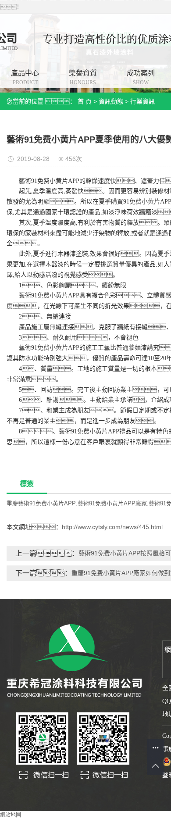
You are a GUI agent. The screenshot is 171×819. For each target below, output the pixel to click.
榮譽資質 (83, 77)
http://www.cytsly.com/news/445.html (112, 526)
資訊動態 (111, 101)
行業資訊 (142, 101)
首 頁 (85, 101)
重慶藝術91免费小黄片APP (41, 503)
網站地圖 (10, 815)
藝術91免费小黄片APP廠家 (112, 503)
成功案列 (141, 77)
